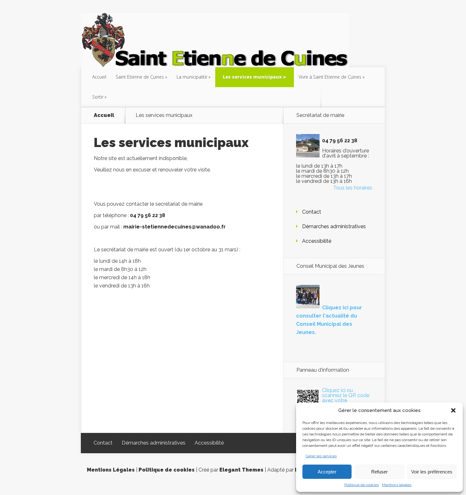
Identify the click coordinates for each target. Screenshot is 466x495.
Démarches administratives (334, 226)
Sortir (97, 97)
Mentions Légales (111, 470)
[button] (453, 410)
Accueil (99, 77)
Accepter (327, 471)
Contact (311, 212)
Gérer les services (321, 456)
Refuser (379, 471)
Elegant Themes (241, 470)
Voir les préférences (431, 471)
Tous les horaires (352, 188)
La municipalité (192, 77)
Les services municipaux (252, 77)
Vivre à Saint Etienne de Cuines (330, 77)
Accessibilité (316, 241)
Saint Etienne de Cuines (140, 77)
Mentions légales (396, 485)
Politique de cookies (361, 485)
